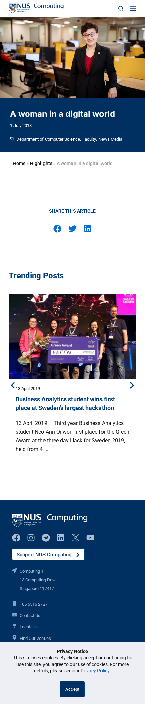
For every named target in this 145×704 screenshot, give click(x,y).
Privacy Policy (95, 670)
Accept (72, 689)
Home (19, 163)
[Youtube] (90, 538)
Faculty (89, 139)
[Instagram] (31, 538)
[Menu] (133, 8)
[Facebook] (16, 538)
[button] (57, 228)
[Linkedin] (61, 538)
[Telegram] (46, 538)
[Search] (120, 8)
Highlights (41, 163)
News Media (110, 139)
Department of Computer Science (48, 139)
